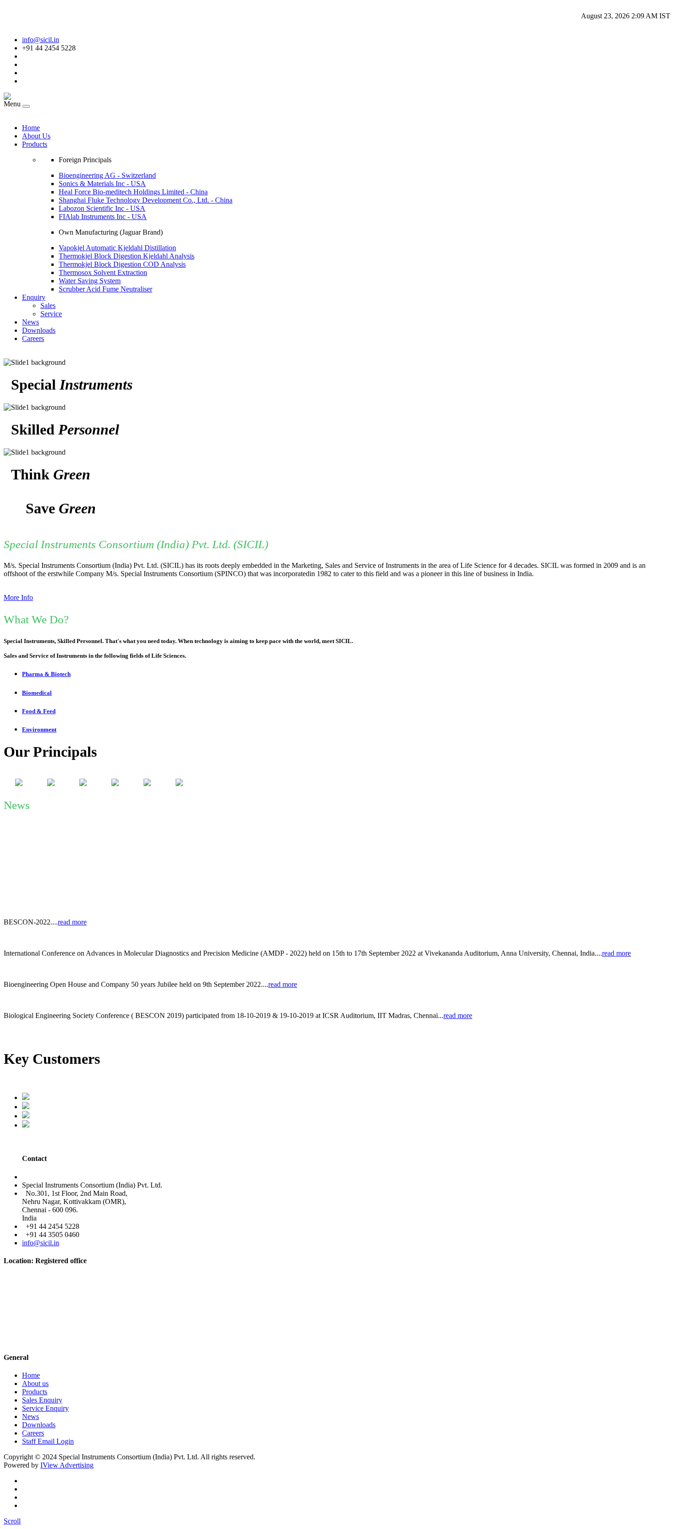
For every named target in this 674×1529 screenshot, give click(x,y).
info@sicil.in (40, 40)
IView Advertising (67, 1465)
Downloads (38, 330)
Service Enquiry (45, 1408)
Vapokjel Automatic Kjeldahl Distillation (117, 248)
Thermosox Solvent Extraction (103, 272)
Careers (33, 338)
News (30, 322)
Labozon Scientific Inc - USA (102, 208)
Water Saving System (90, 281)
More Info (18, 597)
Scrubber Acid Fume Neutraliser (105, 289)
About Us (36, 136)
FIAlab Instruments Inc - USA (103, 216)
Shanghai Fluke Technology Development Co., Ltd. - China (145, 200)
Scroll (12, 1521)
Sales (47, 305)
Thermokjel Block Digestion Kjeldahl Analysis (126, 256)
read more (72, 910)
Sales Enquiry (42, 1400)
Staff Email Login (48, 1441)
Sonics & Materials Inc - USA (102, 183)
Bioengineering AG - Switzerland (107, 175)
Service (51, 314)
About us (35, 1383)
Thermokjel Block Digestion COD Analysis (122, 264)
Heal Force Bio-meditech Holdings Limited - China (133, 192)
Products (34, 144)
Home (31, 128)
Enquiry (33, 297)
